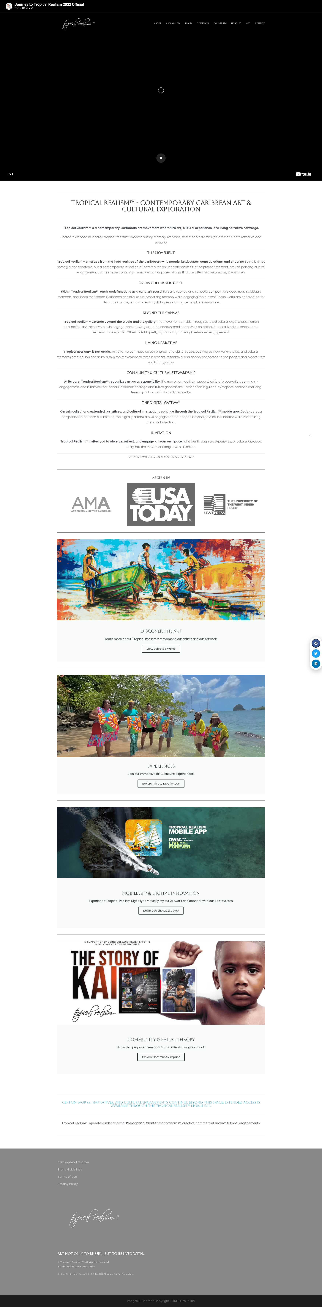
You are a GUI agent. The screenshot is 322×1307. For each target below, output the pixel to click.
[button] (309, 435)
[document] (161, 653)
